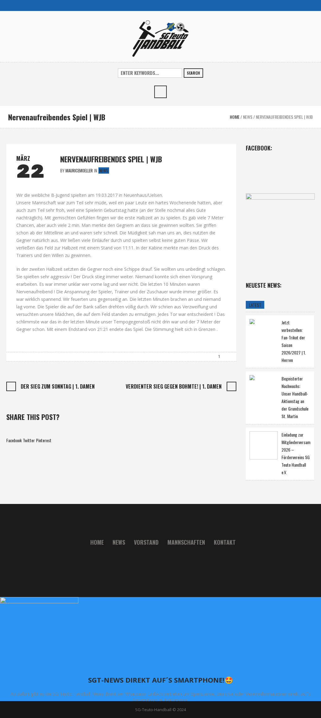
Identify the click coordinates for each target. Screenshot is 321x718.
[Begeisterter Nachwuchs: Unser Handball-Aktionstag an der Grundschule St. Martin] (264, 388)
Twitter (29, 440)
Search (193, 73)
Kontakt (225, 542)
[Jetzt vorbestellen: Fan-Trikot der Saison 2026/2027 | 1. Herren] (264, 332)
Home (234, 116)
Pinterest (43, 440)
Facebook (14, 440)
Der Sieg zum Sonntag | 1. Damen (58, 386)
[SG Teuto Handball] (160, 37)
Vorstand (146, 542)
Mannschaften (186, 542)
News (247, 116)
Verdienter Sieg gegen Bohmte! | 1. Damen (174, 386)
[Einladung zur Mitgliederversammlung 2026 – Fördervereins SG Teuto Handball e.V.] (264, 445)
